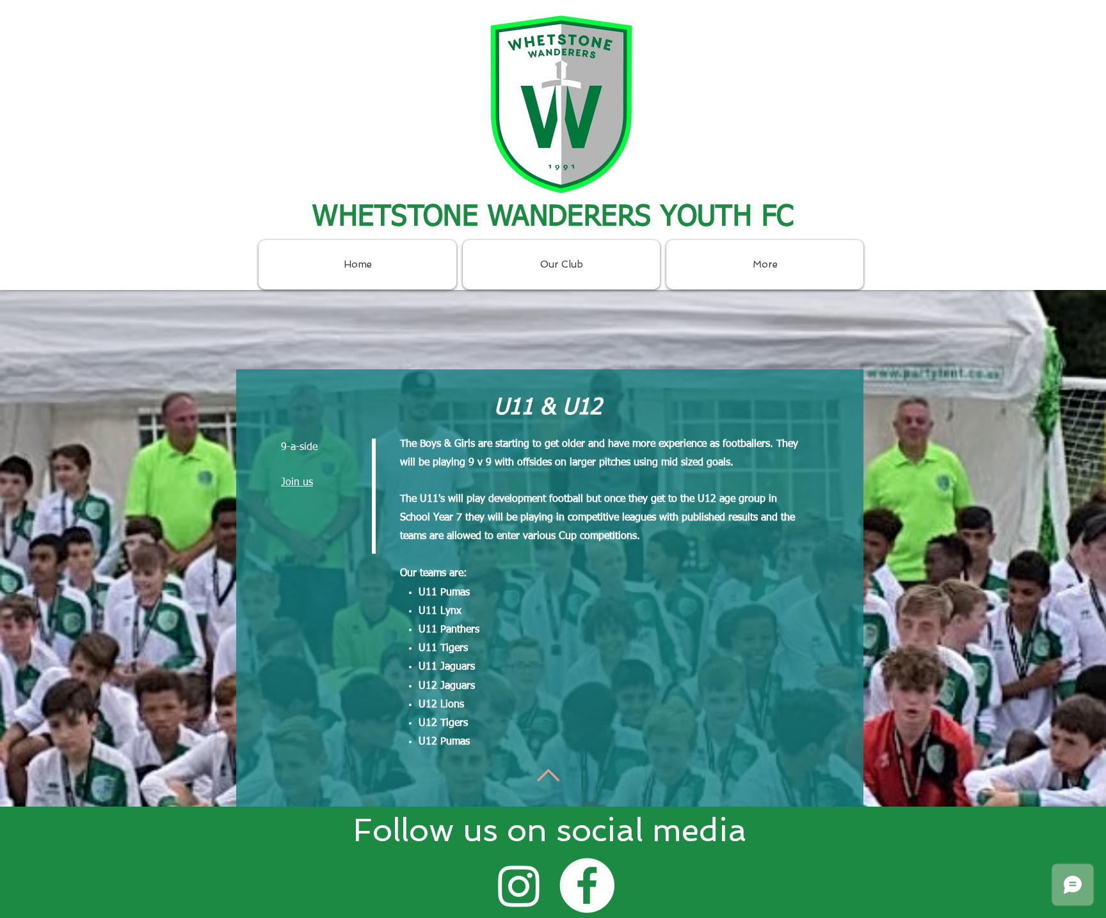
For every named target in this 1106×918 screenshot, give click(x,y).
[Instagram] (519, 885)
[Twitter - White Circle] (848, 199)
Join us (297, 483)
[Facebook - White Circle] (816, 199)
